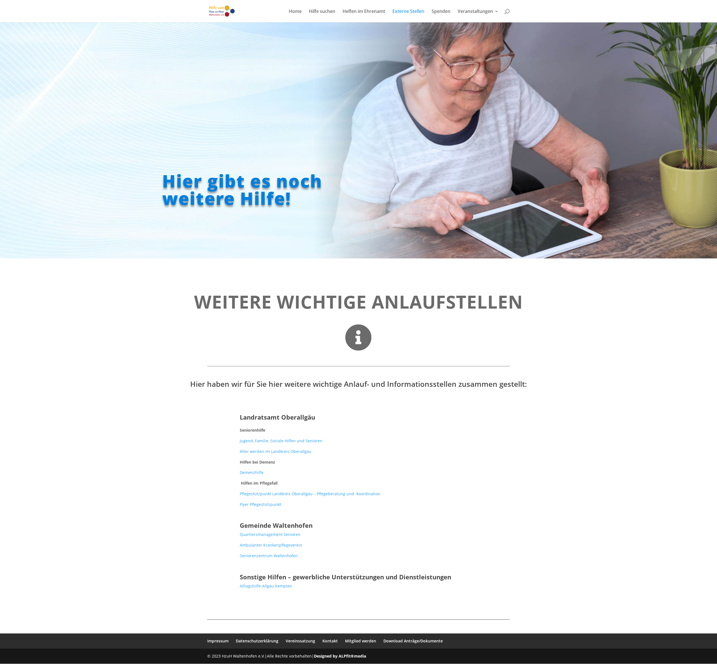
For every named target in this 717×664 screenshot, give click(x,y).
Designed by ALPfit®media (340, 656)
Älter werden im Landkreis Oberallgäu (275, 451)
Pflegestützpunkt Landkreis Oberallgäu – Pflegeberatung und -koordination (310, 493)
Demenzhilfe (252, 472)
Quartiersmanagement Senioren (270, 534)
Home (295, 11)
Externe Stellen (408, 11)
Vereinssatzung (300, 641)
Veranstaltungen (475, 11)
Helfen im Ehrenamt (364, 11)
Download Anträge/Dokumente (413, 641)
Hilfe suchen (322, 11)
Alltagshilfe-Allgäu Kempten (266, 586)
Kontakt (330, 641)
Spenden (441, 11)
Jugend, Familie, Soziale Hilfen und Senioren (281, 440)
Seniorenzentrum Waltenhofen (269, 555)
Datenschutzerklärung (257, 641)
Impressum (218, 641)
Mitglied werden (360, 641)
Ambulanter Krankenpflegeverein (271, 545)
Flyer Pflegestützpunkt (260, 504)
